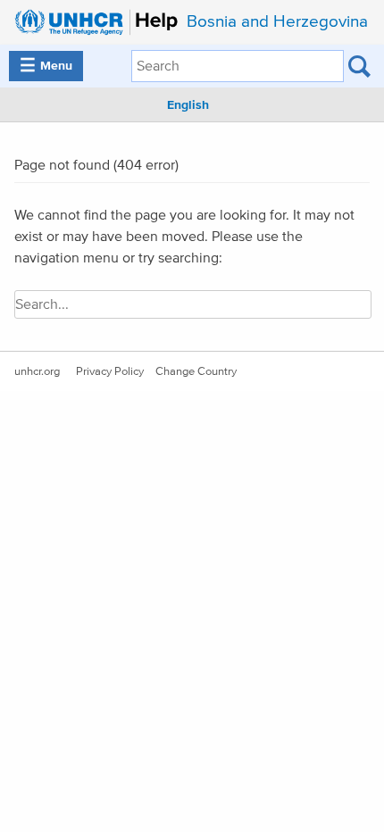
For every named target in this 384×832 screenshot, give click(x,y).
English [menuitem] (188, 105)
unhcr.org (37, 372)
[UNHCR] (91, 22)
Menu (46, 66)
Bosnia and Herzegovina (277, 21)
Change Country (196, 372)
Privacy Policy (110, 372)
